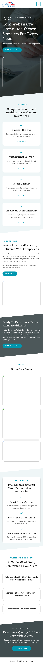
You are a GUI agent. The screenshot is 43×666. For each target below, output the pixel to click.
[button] (12, 346)
